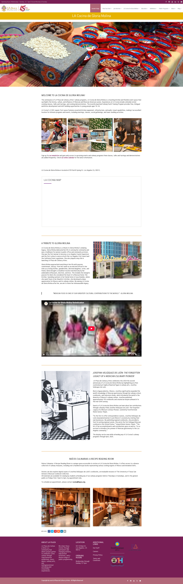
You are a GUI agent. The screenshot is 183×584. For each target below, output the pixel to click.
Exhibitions (153, 8)
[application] (91, 328)
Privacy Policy (97, 555)
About (173, 8)
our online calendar (67, 157)
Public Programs (163, 8)
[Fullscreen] (139, 355)
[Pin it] (55, 531)
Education (144, 8)
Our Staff (96, 548)
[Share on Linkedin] (61, 531)
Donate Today (95, 8)
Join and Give (117, 8)
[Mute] (136, 355)
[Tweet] (52, 531)
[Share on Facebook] (49, 531)
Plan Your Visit (106, 8)
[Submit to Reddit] (58, 531)
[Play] (44, 355)
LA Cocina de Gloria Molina (131, 8)
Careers (95, 551)
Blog (179, 8)
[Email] (64, 531)
